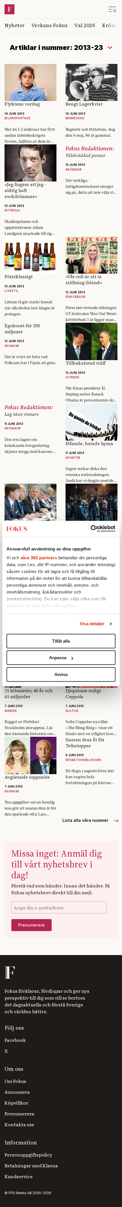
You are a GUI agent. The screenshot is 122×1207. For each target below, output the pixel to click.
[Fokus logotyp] (9, 972)
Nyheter (15, 25)
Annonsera (17, 1091)
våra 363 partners (38, 557)
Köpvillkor (16, 1102)
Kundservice (19, 1176)
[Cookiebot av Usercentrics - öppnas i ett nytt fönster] (90, 528)
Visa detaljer (92, 623)
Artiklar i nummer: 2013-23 (56, 47)
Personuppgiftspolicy (28, 1154)
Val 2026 (84, 25)
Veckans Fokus (49, 25)
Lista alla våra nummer (86, 820)
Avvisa (61, 674)
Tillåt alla (61, 641)
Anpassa (57, 657)
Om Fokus (15, 1080)
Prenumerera (19, 1113)
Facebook (15, 1039)
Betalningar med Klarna (31, 1165)
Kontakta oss (19, 1124)
